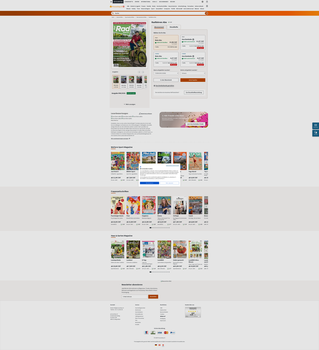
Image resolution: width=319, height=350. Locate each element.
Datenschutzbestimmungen (172, 165)
